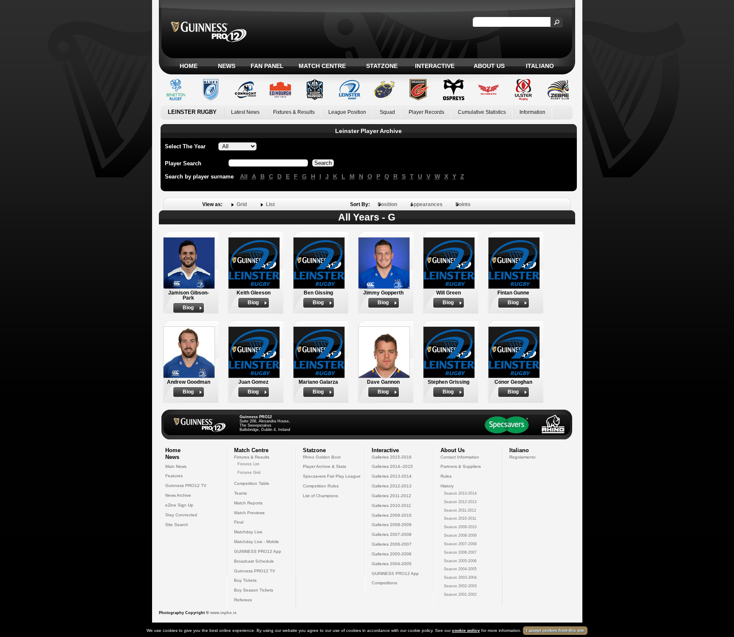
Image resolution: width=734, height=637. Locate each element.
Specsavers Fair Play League (332, 476)
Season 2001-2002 (460, 594)
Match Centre (322, 65)
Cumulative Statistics (482, 112)
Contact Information (459, 457)
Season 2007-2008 (460, 544)
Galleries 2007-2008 (392, 534)
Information (532, 112)
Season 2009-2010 (460, 527)
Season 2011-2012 (460, 510)
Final (238, 522)
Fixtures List (248, 464)
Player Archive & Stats (324, 466)
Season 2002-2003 (460, 586)
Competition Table (251, 483)
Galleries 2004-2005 (392, 563)
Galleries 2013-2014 (392, 476)
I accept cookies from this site (555, 631)
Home (189, 65)
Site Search (176, 524)
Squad (387, 112)
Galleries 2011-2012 (391, 495)
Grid (242, 204)
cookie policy (466, 630)
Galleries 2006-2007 (392, 544)
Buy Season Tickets (253, 590)
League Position (347, 112)
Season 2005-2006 (460, 561)
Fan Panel (267, 65)
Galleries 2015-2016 (392, 457)
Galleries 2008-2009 (392, 524)
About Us (489, 65)
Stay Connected (181, 514)
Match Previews (249, 512)
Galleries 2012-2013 (392, 486)
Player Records (426, 112)
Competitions (384, 582)
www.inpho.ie (223, 613)
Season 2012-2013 (460, 502)
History (447, 486)
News (226, 65)
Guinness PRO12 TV (185, 485)
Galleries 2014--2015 (392, 466)
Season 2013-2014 (460, 493)
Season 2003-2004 (460, 577)
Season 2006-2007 (460, 552)
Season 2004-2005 (460, 569)
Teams (240, 493)
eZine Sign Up (179, 505)
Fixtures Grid (248, 472)
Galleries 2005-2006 (392, 554)
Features (174, 475)
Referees (243, 599)
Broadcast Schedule (254, 561)
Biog (188, 307)
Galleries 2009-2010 (392, 515)
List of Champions (320, 495)
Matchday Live (248, 531)
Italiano (540, 65)
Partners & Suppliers (460, 466)
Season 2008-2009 (460, 535)
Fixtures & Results (294, 112)
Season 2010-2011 (460, 518)
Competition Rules (321, 486)
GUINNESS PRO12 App (257, 551)
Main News (175, 466)
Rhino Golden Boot (322, 457)
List (270, 204)
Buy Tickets (245, 580)
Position (387, 204)
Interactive (435, 65)
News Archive (178, 495)
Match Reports (248, 503)
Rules (446, 476)
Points (463, 204)
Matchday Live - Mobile (256, 541)
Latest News (245, 112)
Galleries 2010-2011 (391, 505)
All (244, 176)
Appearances (426, 204)
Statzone (382, 65)
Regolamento (522, 457)
